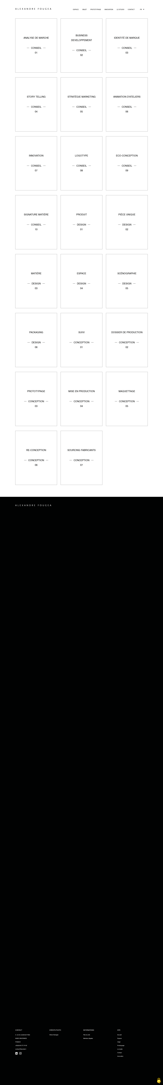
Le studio (120, 1049)
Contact (131, 9)
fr (141, 9)
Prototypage (95, 9)
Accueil (119, 1035)
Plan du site (86, 1035)
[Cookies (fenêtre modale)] (159, 1081)
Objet (84, 9)
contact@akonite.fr (20, 1049)
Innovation (109, 9)
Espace (76, 9)
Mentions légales (88, 1038)
